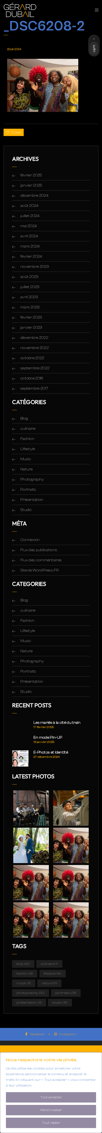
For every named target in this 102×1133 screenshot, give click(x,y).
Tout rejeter (51, 1123)
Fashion (27, 439)
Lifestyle (27, 449)
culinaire (28, 428)
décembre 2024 (34, 195)
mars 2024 (30, 246)
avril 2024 (29, 236)
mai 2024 (28, 226)
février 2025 (31, 175)
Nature (26, 469)
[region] (51, 1092)
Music (25, 459)
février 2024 (31, 256)
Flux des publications (38, 550)
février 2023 (31, 317)
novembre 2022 (34, 348)
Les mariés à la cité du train (57, 722)
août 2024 (29, 206)
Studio (26, 510)
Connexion (30, 540)
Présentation (31, 500)
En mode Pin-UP (47, 737)
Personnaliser (51, 1110)
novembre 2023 (34, 266)
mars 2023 (30, 307)
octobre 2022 (32, 358)
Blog (24, 418)
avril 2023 (29, 297)
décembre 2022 (34, 338)
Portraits (28, 489)
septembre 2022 (34, 368)
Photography (32, 479)
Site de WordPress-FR (39, 570)
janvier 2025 (31, 185)
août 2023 (29, 277)
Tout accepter (51, 1097)
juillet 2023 (29, 287)
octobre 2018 (31, 378)
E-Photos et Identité (50, 752)
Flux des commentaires (41, 560)
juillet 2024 (30, 216)
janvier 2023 (31, 327)
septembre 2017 (34, 388)
